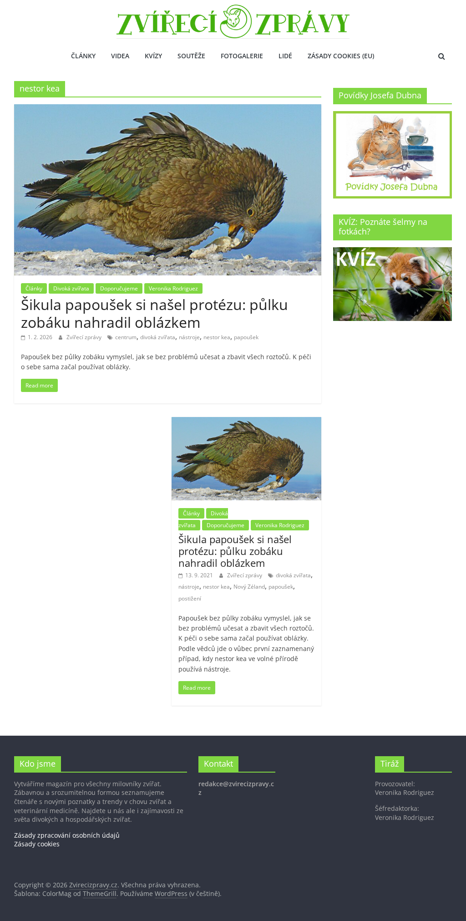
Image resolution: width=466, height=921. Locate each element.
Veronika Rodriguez (173, 288)
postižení (189, 598)
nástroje (189, 337)
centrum (126, 337)
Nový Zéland (249, 586)
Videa (120, 55)
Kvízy (153, 55)
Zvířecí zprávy (84, 337)
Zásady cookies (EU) (341, 55)
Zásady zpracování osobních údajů (67, 835)
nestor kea (216, 337)
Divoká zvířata (71, 288)
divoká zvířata (157, 337)
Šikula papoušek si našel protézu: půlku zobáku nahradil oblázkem (154, 313)
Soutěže (191, 55)
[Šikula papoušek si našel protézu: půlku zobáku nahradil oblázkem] (167, 110)
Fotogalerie (242, 55)
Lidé (285, 55)
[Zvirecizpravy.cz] (233, 10)
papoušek (246, 337)
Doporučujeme (119, 288)
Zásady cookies (37, 844)
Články (83, 55)
